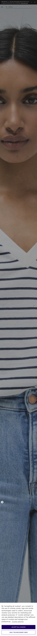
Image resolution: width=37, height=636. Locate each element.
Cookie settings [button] (18, 622)
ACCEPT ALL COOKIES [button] (18, 627)
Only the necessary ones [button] (18, 632)
